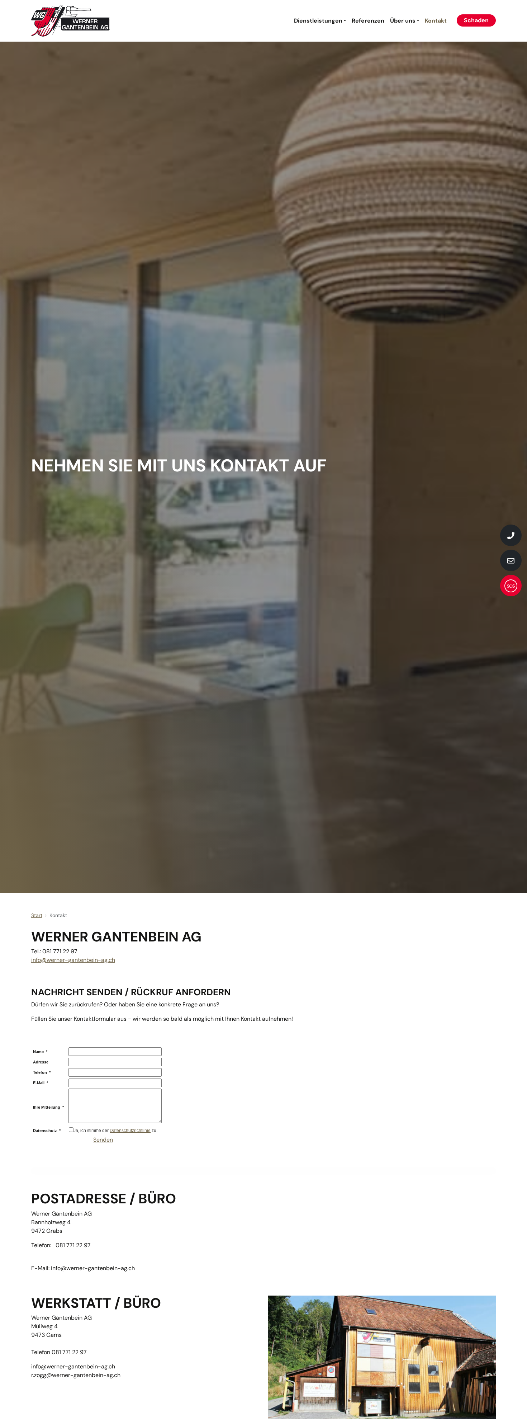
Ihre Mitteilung (48, 1107)
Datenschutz (47, 1130)
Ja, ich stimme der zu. (115, 1130)
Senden (103, 1139)
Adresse (40, 1062)
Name (40, 1051)
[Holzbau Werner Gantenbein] (70, 21)
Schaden (476, 20)
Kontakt (436, 20)
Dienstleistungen (318, 20)
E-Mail (40, 1083)
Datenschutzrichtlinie (130, 1130)
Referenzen (368, 20)
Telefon (42, 1072)
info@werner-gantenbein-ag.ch (73, 960)
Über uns (403, 20)
